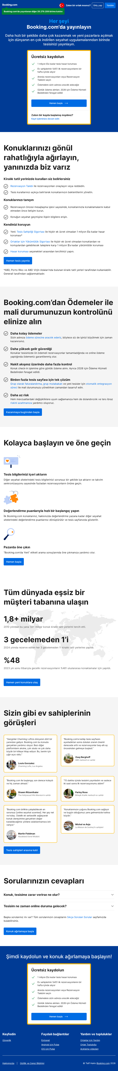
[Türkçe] (62, 5)
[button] (33, 11)
